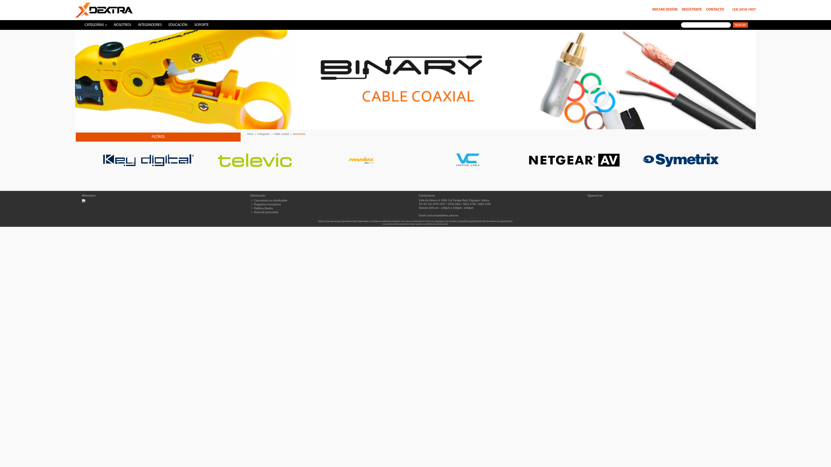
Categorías (263, 134)
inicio (250, 134)
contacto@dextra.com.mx (442, 215)
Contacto (715, 9)
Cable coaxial (281, 134)
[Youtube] (612, 201)
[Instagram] (620, 201)
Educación (178, 25)
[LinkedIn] (605, 201)
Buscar (740, 25)
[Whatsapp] (590, 201)
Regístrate (692, 9)
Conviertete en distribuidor (270, 200)
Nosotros (122, 25)
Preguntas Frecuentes (267, 204)
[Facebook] (597, 201)
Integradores (150, 25)
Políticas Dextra (263, 208)
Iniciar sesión (665, 9)
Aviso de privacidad (266, 212)
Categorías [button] (95, 25)
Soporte (201, 25)
